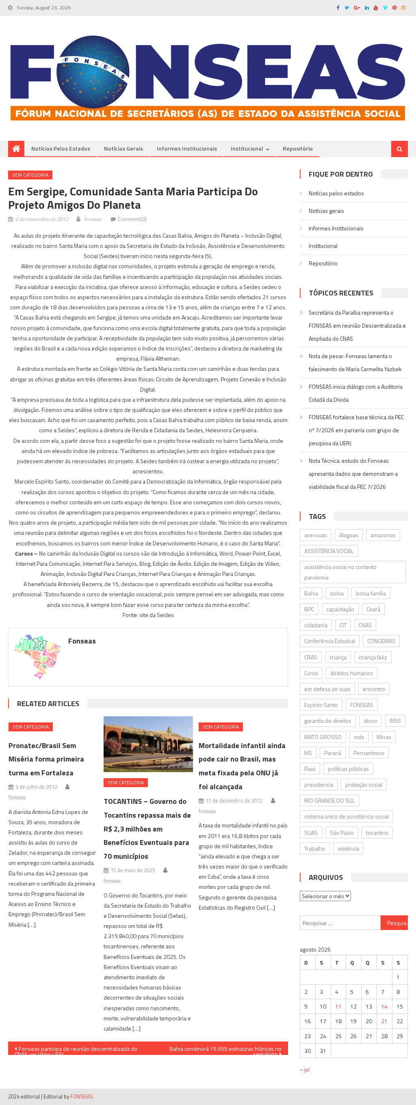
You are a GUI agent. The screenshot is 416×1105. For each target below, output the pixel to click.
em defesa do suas (327, 689)
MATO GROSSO (323, 737)
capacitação (340, 609)
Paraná (332, 752)
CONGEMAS (381, 641)
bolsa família (371, 593)
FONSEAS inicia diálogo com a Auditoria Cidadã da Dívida (356, 393)
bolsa (337, 593)
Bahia (311, 593)
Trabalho (314, 848)
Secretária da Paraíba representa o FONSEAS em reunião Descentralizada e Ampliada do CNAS (357, 325)
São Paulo (342, 832)
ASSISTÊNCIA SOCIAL (328, 551)
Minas (384, 737)
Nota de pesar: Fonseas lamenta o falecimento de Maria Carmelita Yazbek (355, 362)
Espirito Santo (321, 704)
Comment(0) (132, 219)
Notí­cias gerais (123, 148)
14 (384, 1006)
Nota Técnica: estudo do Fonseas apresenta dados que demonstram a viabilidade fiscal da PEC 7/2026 (353, 473)
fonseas (92, 219)
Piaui (310, 768)
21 (384, 1021)
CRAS (310, 657)
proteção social (363, 784)
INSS (395, 720)
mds (359, 737)
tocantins (377, 832)
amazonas (383, 535)
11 (338, 1006)
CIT (343, 625)
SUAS (311, 832)
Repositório (298, 148)
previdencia (318, 784)
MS (308, 752)
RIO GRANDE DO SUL (329, 800)
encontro (374, 689)
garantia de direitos (327, 720)
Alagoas (348, 535)
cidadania (315, 625)
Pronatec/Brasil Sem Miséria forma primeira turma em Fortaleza (46, 759)
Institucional (247, 148)
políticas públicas (348, 768)
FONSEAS (361, 704)
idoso (370, 720)
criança (338, 657)
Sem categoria (30, 175)
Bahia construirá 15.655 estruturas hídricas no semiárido (225, 1049)
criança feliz (373, 657)
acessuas (315, 535)
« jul (305, 1069)
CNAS (365, 625)
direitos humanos (351, 673)
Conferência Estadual (329, 641)
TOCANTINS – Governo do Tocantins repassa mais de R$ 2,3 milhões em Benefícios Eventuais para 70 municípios (147, 829)
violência (348, 848)
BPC (309, 609)
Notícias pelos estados (60, 148)
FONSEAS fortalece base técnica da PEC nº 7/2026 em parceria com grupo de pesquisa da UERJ (356, 430)
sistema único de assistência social (346, 816)
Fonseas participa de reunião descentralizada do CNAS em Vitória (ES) (76, 1049)
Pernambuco (368, 752)
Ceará (373, 609)
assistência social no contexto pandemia (340, 571)
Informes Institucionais (187, 148)
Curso (311, 673)
